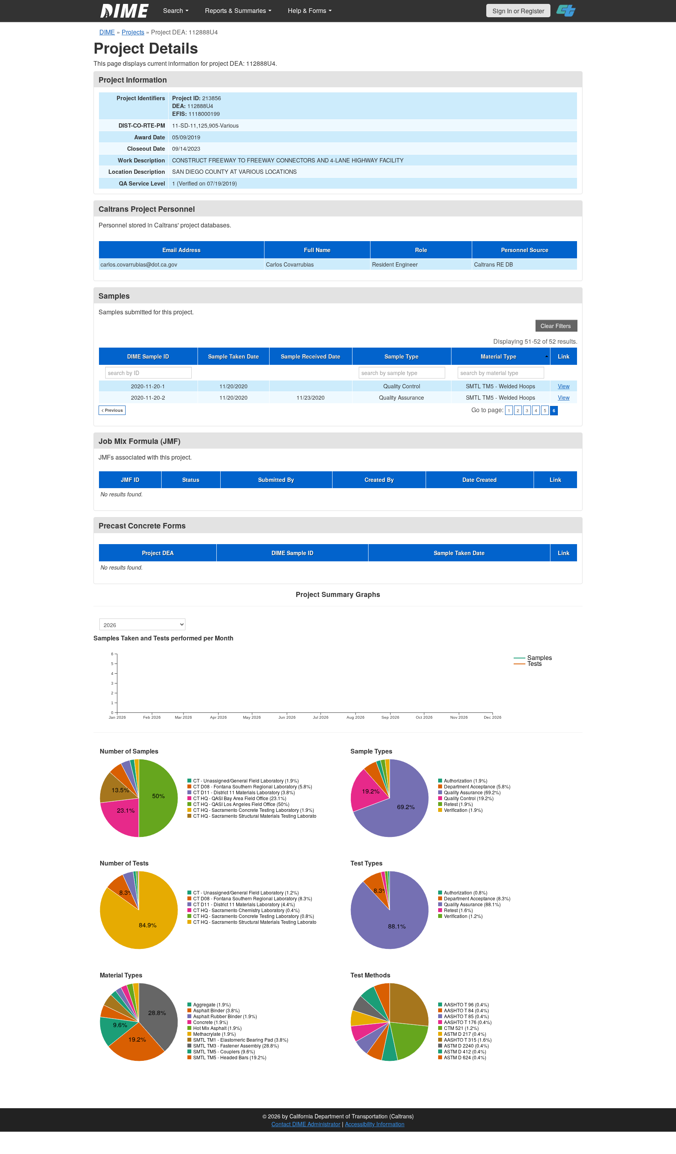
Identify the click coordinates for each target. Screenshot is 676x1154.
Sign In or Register (518, 10)
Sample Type (402, 356)
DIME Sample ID (148, 356)
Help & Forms (308, 10)
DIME (107, 31)
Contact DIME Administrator (305, 1124)
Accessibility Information (375, 1124)
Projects (133, 31)
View (564, 386)
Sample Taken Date (233, 356)
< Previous (112, 410)
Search (174, 10)
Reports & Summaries (236, 10)
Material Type (498, 356)
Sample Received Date (310, 356)
